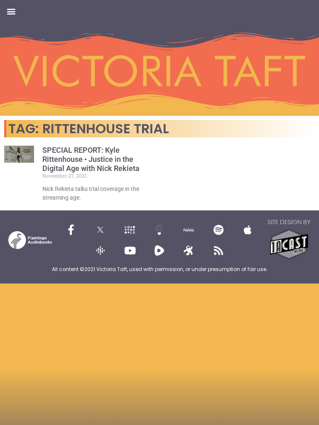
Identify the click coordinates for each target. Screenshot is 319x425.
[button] (11, 11)
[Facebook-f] (71, 229)
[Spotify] (218, 229)
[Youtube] (130, 250)
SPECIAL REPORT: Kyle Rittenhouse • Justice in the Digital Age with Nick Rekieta (91, 159)
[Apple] (248, 229)
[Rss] (218, 250)
